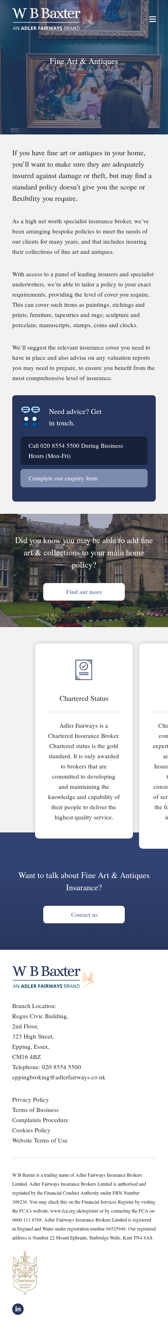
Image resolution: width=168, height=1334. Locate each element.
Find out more (84, 592)
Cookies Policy (31, 1130)
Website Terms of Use (40, 1140)
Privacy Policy (30, 1099)
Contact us (84, 914)
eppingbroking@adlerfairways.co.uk (59, 1077)
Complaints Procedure (40, 1120)
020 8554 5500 (60, 445)
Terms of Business (35, 1109)
